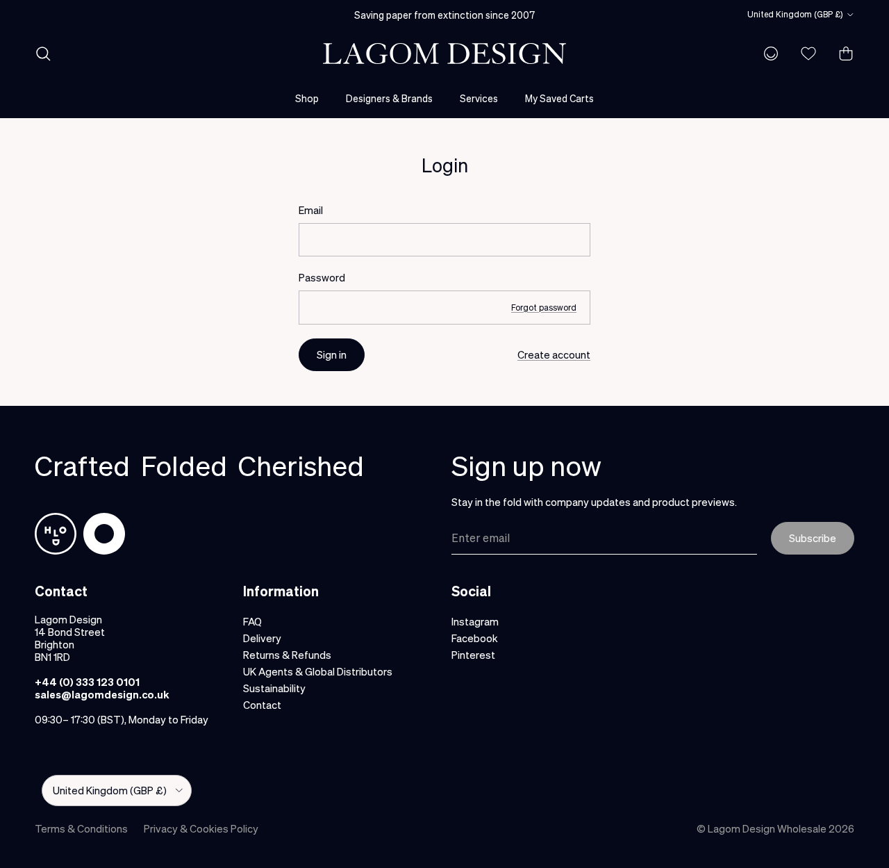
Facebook (474, 638)
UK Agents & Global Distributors (317, 671)
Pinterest (473, 655)
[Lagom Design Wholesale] (444, 53)
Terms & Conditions (81, 828)
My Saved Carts (559, 98)
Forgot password (543, 307)
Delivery (262, 638)
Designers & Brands (389, 98)
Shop (307, 98)
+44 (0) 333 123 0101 (87, 682)
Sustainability (274, 688)
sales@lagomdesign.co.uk (102, 694)
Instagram (475, 621)
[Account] (768, 53)
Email (311, 210)
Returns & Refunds (287, 655)
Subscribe (812, 538)
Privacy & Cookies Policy (201, 828)
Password (322, 277)
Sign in (332, 354)
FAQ (252, 621)
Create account (553, 354)
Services (479, 98)
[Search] (43, 53)
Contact (262, 705)
